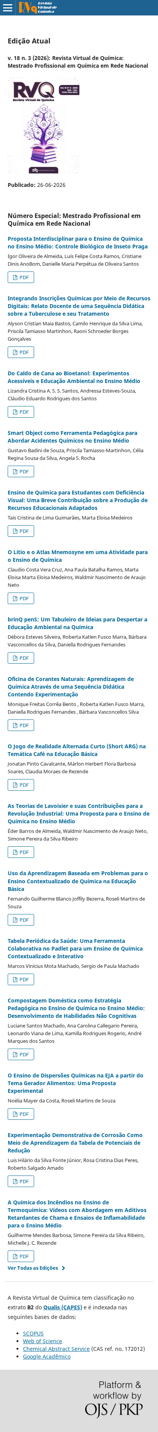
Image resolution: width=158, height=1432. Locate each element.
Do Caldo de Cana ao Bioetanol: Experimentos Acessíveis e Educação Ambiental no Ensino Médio (74, 377)
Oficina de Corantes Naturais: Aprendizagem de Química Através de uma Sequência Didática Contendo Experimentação (71, 686)
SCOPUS (33, 1333)
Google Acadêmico (47, 1356)
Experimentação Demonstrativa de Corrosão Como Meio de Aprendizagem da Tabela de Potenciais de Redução (75, 1142)
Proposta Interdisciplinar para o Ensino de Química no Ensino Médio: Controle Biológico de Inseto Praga (78, 242)
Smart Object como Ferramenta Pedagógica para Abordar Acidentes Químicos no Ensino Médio (72, 436)
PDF (23, 277)
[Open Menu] (7, 7)
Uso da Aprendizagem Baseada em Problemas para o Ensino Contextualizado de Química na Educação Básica (78, 880)
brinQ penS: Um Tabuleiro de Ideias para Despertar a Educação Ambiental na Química (77, 623)
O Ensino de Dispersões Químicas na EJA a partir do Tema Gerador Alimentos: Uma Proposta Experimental (75, 1083)
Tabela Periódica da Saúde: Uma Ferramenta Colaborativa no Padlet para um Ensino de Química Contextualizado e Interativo (75, 948)
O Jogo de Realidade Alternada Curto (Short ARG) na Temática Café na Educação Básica (77, 750)
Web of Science (42, 1341)
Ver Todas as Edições (33, 1267)
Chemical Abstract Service (56, 1348)
